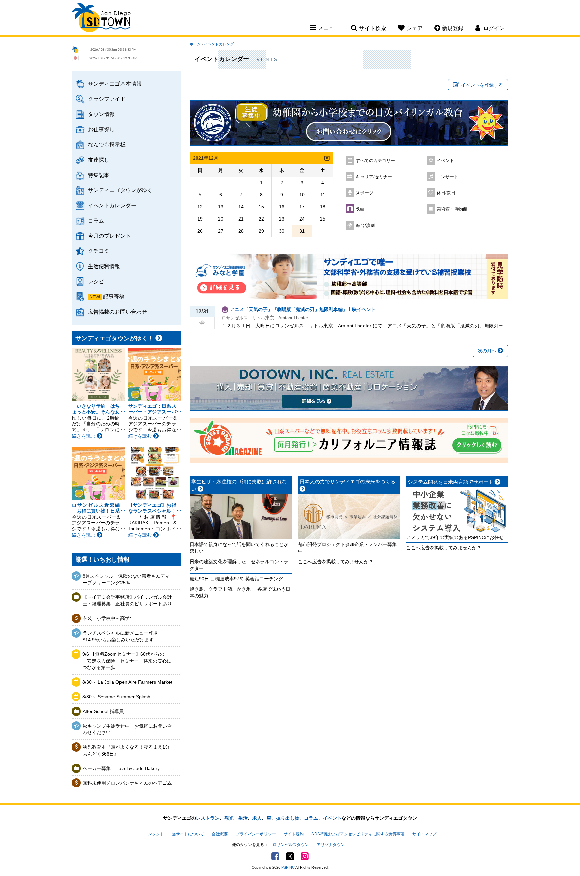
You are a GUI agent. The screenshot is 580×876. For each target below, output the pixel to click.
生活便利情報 (104, 266)
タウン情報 (101, 114)
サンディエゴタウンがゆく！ (123, 190)
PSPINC (288, 867)
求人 (257, 818)
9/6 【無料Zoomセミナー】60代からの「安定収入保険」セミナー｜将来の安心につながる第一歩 (127, 660)
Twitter (290, 856)
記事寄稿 (114, 296)
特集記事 (98, 175)
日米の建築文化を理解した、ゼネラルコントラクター (239, 565)
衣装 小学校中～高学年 (108, 618)
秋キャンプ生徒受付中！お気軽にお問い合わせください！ (127, 729)
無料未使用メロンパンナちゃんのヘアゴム (127, 783)
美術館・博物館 (452, 209)
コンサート (447, 177)
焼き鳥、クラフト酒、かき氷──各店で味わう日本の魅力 (240, 592)
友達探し (98, 160)
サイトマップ (424, 834)
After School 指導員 (103, 711)
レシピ (96, 281)
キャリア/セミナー (374, 177)
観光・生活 (236, 818)
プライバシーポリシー (256, 834)
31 (302, 231)
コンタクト (154, 834)
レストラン (208, 818)
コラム (96, 220)
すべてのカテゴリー (375, 160)
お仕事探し (101, 129)
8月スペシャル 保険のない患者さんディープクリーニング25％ (126, 579)
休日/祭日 (446, 193)
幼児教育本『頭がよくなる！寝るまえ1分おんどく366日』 (126, 750)
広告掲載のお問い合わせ (117, 312)
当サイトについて (188, 834)
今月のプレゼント (109, 236)
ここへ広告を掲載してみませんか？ (335, 561)
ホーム (195, 44)
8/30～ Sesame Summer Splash (116, 696)
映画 (360, 209)
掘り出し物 (287, 818)
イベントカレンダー (112, 205)
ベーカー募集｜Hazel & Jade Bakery (121, 768)
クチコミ (98, 251)
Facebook (275, 856)
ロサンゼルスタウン (291, 844)
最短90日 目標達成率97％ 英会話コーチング (236, 578)
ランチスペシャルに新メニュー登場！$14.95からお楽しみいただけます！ (122, 636)
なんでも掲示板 (107, 144)
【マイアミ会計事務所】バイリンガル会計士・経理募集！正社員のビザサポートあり (127, 600)
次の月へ (488, 350)
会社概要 (220, 834)
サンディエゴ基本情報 (115, 84)
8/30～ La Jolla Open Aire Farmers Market (127, 682)
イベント (445, 160)
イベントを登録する (482, 85)
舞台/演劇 (365, 225)
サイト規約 (294, 834)
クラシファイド (107, 99)
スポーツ (364, 193)
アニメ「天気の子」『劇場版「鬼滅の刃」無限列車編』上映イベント (303, 309)
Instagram (305, 856)
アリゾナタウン (331, 844)
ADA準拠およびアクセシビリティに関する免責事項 (357, 834)
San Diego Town (101, 18)
